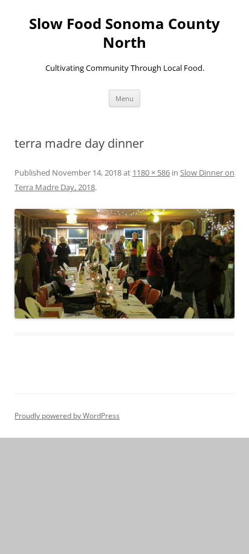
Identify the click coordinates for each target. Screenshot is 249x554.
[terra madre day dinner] (124, 263)
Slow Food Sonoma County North (124, 33)
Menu (124, 98)
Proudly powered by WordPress (67, 416)
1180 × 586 (151, 172)
